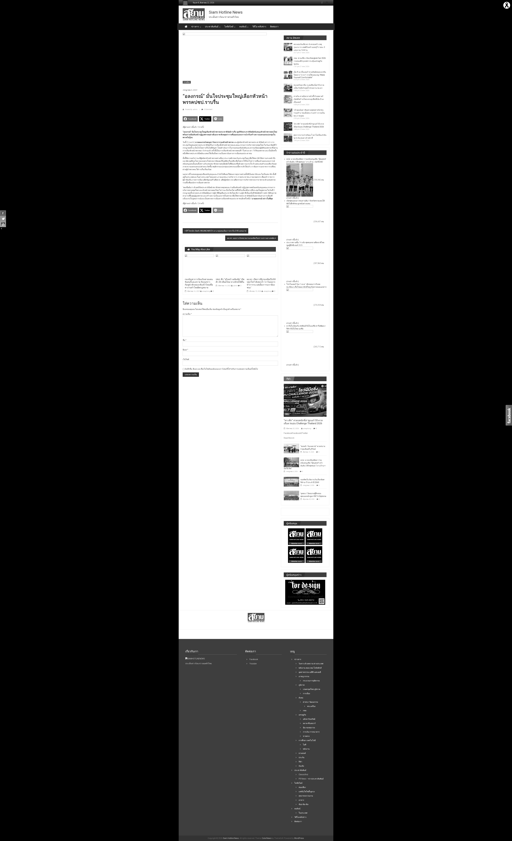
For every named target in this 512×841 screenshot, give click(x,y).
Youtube (253, 664)
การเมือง (187, 82)
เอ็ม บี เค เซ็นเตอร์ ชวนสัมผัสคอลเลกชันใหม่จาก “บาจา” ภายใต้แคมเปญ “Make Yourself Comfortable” (310, 75)
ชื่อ (184, 340)
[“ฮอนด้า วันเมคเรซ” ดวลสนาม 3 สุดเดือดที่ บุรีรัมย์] (291, 448)
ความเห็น (187, 314)
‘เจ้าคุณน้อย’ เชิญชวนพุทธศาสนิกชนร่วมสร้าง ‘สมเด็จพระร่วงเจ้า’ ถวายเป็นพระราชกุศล (309, 113)
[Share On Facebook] (3, 213)
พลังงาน (306, 749)
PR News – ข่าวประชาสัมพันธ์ (311, 779)
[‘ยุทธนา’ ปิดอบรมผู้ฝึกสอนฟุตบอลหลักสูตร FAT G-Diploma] (291, 495)
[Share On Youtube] (3, 224)
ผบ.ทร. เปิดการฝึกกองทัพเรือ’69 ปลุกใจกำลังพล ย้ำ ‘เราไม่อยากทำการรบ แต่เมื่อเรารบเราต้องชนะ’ (261, 283)
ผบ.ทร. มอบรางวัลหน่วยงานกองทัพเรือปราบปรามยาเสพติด (251, 238)
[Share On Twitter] (3, 219)
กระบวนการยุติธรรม (311, 681)
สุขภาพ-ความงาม (306, 796)
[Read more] (506, 5)
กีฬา (286, 414)
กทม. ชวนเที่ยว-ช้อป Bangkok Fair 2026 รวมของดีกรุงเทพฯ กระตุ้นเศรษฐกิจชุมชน (310, 61)
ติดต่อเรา (274, 26)
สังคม (301, 698)
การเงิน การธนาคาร (311, 732)
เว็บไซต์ (186, 359)
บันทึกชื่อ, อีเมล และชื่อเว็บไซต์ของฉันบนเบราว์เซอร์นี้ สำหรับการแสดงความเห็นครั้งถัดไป (221, 369)
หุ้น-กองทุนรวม (309, 728)
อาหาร (301, 800)
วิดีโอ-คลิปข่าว (259, 26)
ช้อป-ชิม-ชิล (303, 804)
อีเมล (185, 350)
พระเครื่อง (311, 706)
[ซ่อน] (1, 228)
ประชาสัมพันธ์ (211, 26)
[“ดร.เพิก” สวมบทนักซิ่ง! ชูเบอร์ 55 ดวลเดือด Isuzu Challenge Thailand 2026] (305, 400)
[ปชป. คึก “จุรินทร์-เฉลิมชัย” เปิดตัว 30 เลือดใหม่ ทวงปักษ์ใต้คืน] (230, 265)
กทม (304, 710)
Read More (288, 438)
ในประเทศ (303, 813)
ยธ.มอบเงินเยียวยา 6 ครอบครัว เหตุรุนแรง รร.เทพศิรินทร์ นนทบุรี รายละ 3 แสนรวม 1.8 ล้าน (309, 47)
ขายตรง (306, 736)
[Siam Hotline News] (186, 26)
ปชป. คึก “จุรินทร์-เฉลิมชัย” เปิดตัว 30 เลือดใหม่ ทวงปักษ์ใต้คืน (230, 280)
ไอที (304, 745)
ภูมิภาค (302, 685)
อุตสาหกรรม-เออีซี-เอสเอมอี (310, 672)
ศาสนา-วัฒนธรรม (310, 702)
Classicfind (303, 774)
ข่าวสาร (195, 26)
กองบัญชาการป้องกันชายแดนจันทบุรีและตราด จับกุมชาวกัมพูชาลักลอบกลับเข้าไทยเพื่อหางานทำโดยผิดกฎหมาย (199, 283)
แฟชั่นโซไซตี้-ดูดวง (307, 791)
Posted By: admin (191, 109)
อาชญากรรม (304, 676)
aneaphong (206, 291)
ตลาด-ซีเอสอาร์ (309, 723)
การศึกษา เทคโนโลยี (307, 740)
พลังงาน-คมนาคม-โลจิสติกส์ (310, 668)
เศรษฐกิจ (302, 715)
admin (235, 286)
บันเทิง (301, 766)
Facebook (253, 659)
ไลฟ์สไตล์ (228, 26)
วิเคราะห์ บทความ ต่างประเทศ (311, 664)
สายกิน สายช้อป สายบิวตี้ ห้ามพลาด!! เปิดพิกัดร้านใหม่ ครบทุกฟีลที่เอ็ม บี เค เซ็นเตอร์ (309, 99)
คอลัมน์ (242, 26)
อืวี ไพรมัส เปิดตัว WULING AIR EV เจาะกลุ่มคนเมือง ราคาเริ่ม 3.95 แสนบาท (216, 231)
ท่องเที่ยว (302, 787)
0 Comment (208, 109)
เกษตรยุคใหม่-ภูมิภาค (311, 689)
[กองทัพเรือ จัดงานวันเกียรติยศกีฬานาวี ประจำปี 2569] (291, 481)
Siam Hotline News (226, 12)
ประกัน (301, 757)
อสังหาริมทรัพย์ (309, 719)
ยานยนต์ (302, 753)
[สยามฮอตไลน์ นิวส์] (195, 658)
